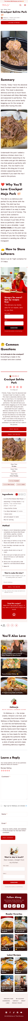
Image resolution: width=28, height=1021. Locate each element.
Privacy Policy (17, 1003)
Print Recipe (14, 429)
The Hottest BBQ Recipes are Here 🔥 (14, 1)
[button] (7, 387)
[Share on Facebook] (8, 625)
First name (7, 313)
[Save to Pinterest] (12, 625)
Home (2, 9)
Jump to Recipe (15, 22)
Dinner (9, 9)
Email (6, 320)
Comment (6, 777)
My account (20, 998)
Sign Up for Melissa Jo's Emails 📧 (15, 806)
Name (4, 814)
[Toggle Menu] (25, 5)
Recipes (5, 9)
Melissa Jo (5, 17)
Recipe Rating (6, 768)
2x (19, 494)
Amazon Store (8, 998)
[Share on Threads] (16, 625)
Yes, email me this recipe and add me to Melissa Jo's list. (15, 591)
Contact (16, 1000)
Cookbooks (6, 1000)
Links (7, 1003)
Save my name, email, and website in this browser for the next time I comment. (14, 830)
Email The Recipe (14, 434)
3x (22, 494)
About (23, 1000)
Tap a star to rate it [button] (16, 605)
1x (16, 494)
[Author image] (2, 18)
